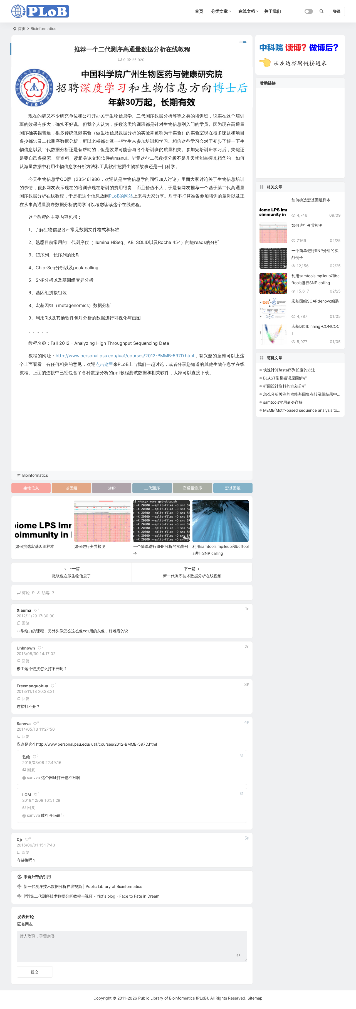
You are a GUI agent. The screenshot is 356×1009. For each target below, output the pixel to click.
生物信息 (31, 488)
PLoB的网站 (121, 196)
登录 (337, 11)
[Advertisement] (132, 431)
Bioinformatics (43, 28)
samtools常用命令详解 (283, 402)
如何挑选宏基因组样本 (34, 546)
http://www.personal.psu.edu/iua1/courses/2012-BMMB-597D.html (125, 355)
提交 (35, 972)
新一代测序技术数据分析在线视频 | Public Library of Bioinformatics (83, 886)
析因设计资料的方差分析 (284, 386)
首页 (22, 28)
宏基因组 (233, 488)
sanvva (33, 777)
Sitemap (255, 998)
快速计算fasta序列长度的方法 (289, 370)
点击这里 (104, 364)
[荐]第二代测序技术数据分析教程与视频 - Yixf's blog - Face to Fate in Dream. (92, 896)
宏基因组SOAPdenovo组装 (315, 301)
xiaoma (24, 610)
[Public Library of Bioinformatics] (40, 11)
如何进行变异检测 (89, 546)
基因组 (71, 488)
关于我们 (272, 11)
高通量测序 (192, 488)
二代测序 (152, 488)
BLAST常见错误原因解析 (285, 378)
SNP (112, 488)
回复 (25, 623)
